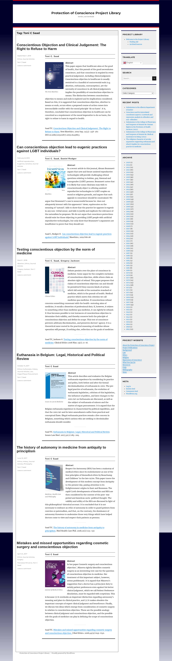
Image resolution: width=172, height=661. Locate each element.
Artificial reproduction (25, 161)
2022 (128, 167)
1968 (128, 300)
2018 (128, 177)
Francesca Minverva (24, 563)
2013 (128, 189)
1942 (128, 317)
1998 (128, 226)
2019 (128, 175)
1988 (128, 251)
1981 (128, 268)
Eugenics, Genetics (24, 164)
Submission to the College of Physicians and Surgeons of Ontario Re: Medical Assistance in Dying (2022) (141, 134)
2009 (128, 199)
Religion (126, 358)
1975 (128, 283)
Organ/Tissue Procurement (27, 374)
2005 (128, 209)
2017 (128, 180)
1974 (128, 285)
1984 (128, 261)
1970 (128, 295)
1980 (128, 270)
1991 (128, 243)
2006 (128, 207)
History (35, 369)
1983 (128, 263)
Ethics (19, 59)
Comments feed (132, 391)
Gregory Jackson (23, 269)
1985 (128, 258)
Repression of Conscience (132, 360)
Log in (128, 386)
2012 (128, 192)
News (125, 372)
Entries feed (130, 389)
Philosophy (28, 464)
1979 (128, 273)
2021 (128, 170)
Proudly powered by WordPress (63, 653)
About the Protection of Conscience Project (138, 345)
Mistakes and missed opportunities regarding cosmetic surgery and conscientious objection (62, 545)
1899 (128, 324)
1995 (128, 234)
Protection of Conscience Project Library (86, 13)
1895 (128, 329)
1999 (128, 224)
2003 (128, 214)
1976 (128, 280)
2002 (128, 216)
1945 (128, 315)
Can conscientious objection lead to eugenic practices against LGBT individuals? (62, 149)
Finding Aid (134, 42)
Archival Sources (136, 44)
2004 (128, 212)
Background (127, 350)
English (129, 63)
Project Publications (130, 348)
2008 (128, 202)
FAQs (124, 367)
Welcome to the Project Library (137, 39)
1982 (128, 266)
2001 (128, 219)
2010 (128, 197)
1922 (128, 319)
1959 (128, 307)
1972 (128, 290)
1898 (128, 327)
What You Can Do (129, 362)
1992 (128, 241)
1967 (128, 302)
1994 (128, 236)
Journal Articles (29, 59)
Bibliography (127, 370)
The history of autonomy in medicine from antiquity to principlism (61, 449)
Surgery (20, 559)
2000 (128, 221)
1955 (128, 310)
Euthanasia (27, 369)
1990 (128, 246)
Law (31, 371)
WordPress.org (131, 394)
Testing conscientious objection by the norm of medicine (56, 251)
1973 (128, 288)
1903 (128, 322)
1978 (128, 275)
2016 (128, 182)
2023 (128, 165)
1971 (128, 292)
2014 (128, 187)
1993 (128, 239)
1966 (128, 305)
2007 (128, 204)
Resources (126, 365)
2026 (128, 162)
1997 (128, 229)
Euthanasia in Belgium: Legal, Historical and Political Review (61, 357)
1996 (128, 231)
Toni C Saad (21, 62)
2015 (128, 185)
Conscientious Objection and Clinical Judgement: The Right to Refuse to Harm (61, 47)
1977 (128, 278)
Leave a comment (24, 65)
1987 (128, 253)
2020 (128, 172)
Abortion (20, 263)
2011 (127, 194)
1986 (128, 256)
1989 (128, 248)
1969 (128, 297)
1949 (128, 312)
